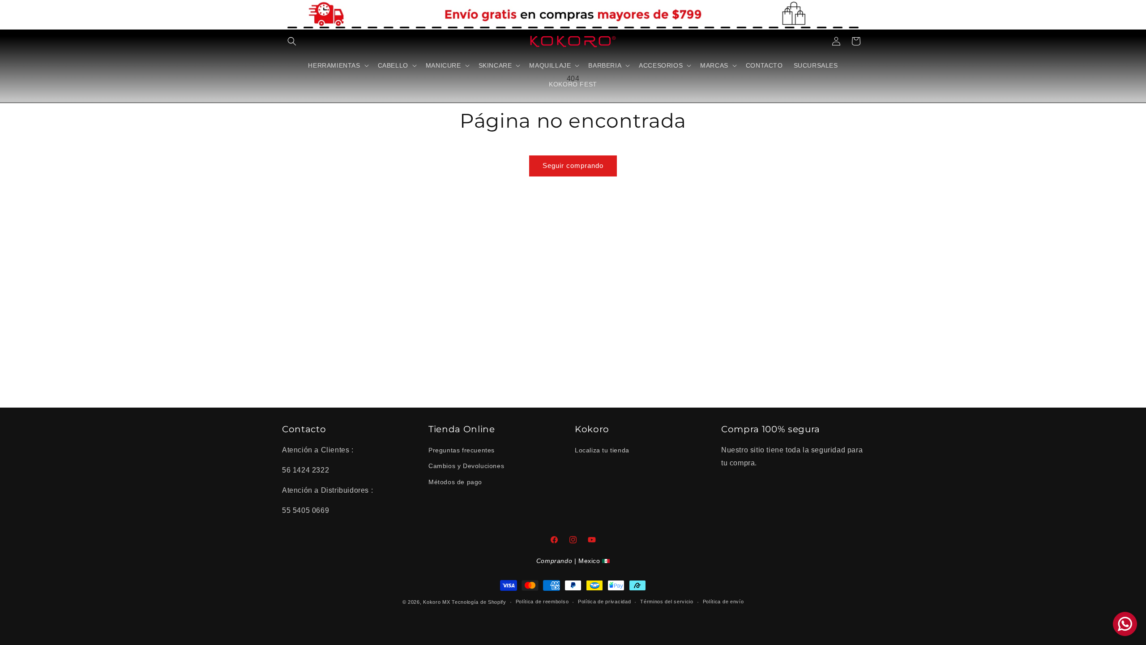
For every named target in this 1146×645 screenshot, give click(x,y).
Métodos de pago (455, 482)
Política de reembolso (542, 601)
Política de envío (723, 601)
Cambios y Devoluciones (466, 465)
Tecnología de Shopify (479, 602)
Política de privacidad (604, 601)
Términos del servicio (666, 601)
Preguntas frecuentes (461, 450)
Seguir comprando (573, 165)
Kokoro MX (436, 602)
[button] (292, 41)
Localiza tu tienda (602, 450)
